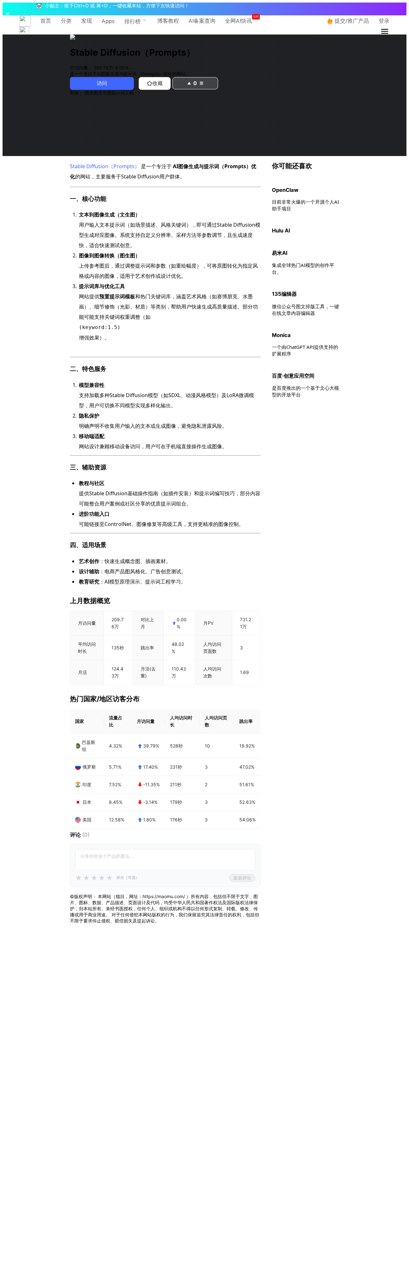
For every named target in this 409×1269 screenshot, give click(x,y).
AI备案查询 (202, 21)
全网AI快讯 (238, 21)
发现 (86, 21)
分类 (66, 21)
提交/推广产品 (352, 21)
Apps (108, 21)
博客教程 (168, 21)
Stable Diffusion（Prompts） (105, 166)
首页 (45, 21)
